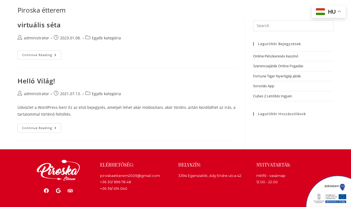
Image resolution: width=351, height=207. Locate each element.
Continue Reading (41, 53)
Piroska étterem (42, 9)
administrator (36, 37)
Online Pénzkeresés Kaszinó (275, 56)
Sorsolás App (263, 85)
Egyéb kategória (106, 37)
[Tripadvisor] (70, 191)
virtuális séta (39, 24)
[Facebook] (46, 191)
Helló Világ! (36, 80)
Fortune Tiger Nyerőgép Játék (277, 76)
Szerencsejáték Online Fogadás (278, 65)
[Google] (58, 191)
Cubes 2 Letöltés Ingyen (272, 96)
